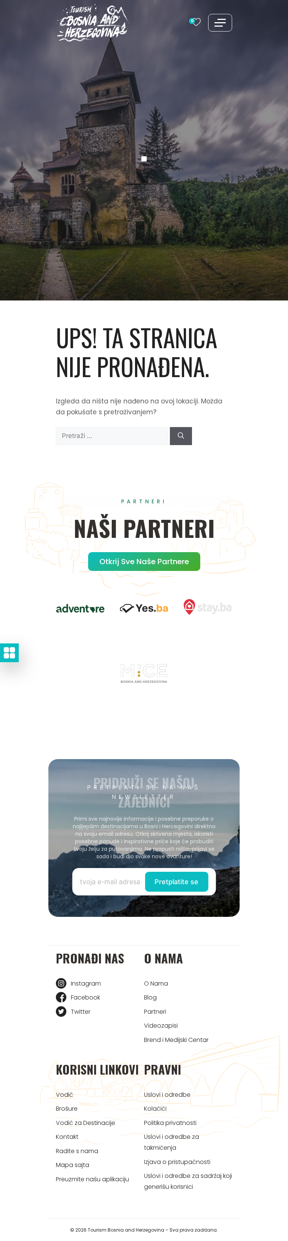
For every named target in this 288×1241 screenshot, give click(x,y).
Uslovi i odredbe (167, 1094)
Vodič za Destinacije (85, 1123)
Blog (150, 997)
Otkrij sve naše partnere (144, 561)
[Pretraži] (181, 436)
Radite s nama (77, 1151)
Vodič (64, 1094)
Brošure (67, 1108)
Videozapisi (161, 1025)
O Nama (156, 983)
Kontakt (67, 1136)
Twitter (80, 1011)
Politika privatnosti (170, 1123)
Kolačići (155, 1108)
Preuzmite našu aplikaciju (92, 1179)
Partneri (155, 1011)
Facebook (85, 997)
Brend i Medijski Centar (176, 1040)
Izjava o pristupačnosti (177, 1162)
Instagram (86, 983)
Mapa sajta (72, 1165)
